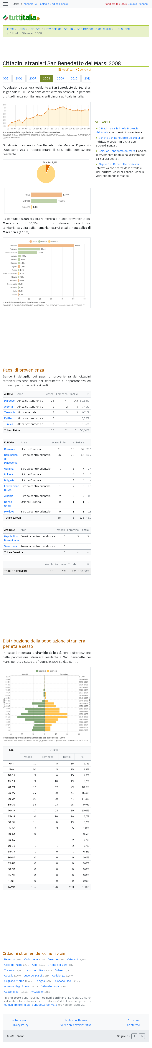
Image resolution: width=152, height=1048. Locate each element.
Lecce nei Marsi (39, 970)
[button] (134, 1036)
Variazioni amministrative (76, 1025)
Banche (143, 4)
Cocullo (12, 975)
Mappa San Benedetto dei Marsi (119, 164)
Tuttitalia (16, 4)
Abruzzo (34, 29)
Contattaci (133, 1025)
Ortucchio (76, 959)
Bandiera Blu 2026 (116, 4)
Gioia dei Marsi (16, 964)
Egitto (8, 418)
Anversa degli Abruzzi (21, 986)
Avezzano (40, 991)
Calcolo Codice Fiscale (54, 4)
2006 (19, 78)
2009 (60, 78)
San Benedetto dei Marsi (94, 29)
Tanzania (9, 412)
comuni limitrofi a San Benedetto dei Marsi (30, 1004)
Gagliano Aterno (18, 981)
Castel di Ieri (16, 991)
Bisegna (43, 981)
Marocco (9, 400)
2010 (74, 78)
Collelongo (62, 975)
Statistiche (122, 29)
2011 (87, 78)
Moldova (9, 511)
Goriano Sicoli (67, 981)
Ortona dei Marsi (61, 964)
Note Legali (19, 1020)
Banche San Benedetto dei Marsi (119, 137)
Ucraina (9, 468)
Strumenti (134, 1020)
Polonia (8, 474)
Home (10, 29)
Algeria (8, 406)
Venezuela (10, 546)
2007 (32, 78)
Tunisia (8, 424)
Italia (21, 29)
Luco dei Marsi (36, 975)
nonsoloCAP (31, 4)
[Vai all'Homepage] (23, 17)
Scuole (132, 4)
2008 (46, 78)
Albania (8, 496)
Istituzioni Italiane (76, 1020)
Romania (9, 449)
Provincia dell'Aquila (58, 29)
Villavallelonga (54, 986)
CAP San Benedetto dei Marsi (117, 151)
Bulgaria (9, 480)
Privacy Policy (20, 1025)
